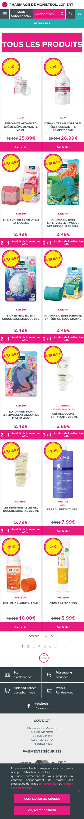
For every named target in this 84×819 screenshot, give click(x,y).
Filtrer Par (42, 23)
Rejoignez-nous (42, 743)
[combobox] (48, 14)
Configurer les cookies (42, 798)
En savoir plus (48, 783)
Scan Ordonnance (21, 13)
